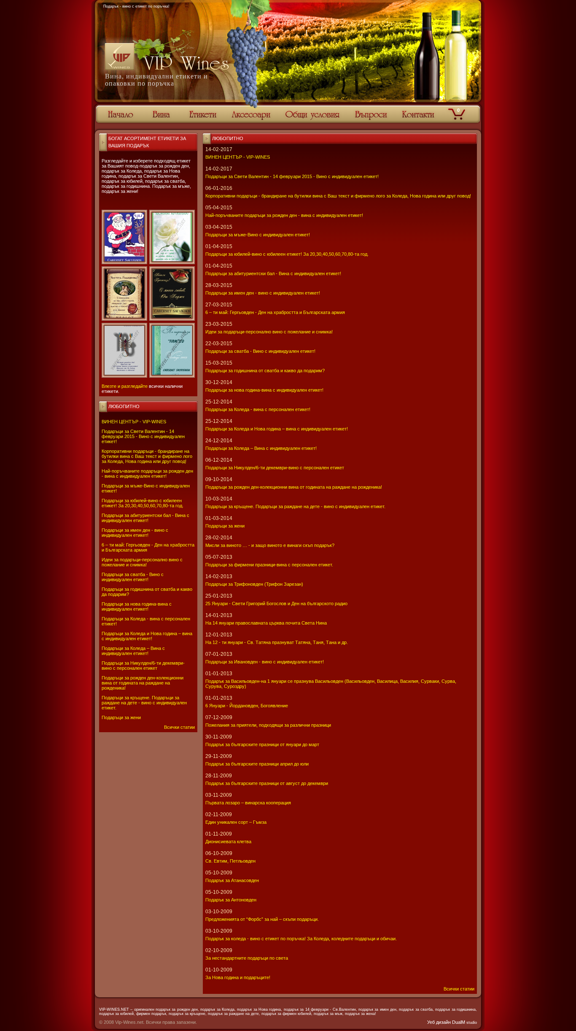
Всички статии (179, 727)
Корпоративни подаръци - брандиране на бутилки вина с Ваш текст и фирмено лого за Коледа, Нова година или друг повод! (147, 456)
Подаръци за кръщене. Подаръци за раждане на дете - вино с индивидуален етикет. (144, 702)
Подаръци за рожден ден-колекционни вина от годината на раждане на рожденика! (142, 682)
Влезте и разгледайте (125, 386)
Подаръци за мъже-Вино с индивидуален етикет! (257, 234)
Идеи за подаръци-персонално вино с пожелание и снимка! (142, 562)
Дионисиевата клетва (228, 841)
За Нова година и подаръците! (237, 977)
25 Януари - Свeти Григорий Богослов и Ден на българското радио (276, 603)
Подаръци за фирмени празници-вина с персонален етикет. (269, 564)
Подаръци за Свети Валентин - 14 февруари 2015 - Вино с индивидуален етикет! (143, 436)
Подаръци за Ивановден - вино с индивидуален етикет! (264, 661)
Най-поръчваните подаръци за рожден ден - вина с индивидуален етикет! (147, 473)
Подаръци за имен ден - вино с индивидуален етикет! (135, 533)
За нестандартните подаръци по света (246, 958)
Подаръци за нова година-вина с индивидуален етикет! (137, 606)
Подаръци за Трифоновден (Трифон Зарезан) (254, 584)
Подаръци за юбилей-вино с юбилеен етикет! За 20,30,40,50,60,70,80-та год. (142, 503)
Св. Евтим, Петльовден (230, 860)
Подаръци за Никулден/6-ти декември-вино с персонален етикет (143, 665)
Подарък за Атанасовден (232, 880)
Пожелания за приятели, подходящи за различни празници (268, 725)
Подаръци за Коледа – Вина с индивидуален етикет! (133, 651)
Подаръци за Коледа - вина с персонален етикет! (257, 409)
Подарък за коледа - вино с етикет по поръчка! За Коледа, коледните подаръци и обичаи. (301, 938)
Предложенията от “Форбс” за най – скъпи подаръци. (262, 919)
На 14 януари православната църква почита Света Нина (266, 622)
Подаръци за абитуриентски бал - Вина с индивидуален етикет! (145, 518)
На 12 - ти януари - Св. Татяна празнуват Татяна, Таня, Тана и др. (276, 642)
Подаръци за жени (121, 717)
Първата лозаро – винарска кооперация (248, 802)
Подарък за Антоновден (230, 899)
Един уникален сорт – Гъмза (235, 822)
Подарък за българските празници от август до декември (266, 783)
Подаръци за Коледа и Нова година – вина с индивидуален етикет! (147, 636)
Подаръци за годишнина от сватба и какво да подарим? (265, 370)
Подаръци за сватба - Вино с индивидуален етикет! (133, 577)
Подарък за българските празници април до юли (257, 763)
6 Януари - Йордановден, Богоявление (246, 705)
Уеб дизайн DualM (452, 1022)
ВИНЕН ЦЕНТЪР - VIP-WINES (134, 421)
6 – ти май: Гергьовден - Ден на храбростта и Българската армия (275, 312)
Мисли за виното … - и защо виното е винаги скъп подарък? (269, 545)
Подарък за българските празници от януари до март (262, 744)
